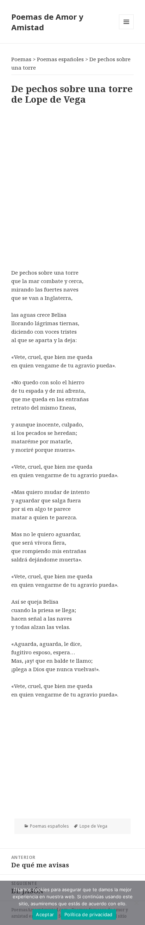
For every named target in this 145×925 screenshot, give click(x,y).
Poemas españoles (49, 826)
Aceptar (45, 914)
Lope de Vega (93, 826)
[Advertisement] (72, 185)
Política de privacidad (88, 914)
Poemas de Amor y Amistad (47, 21)
